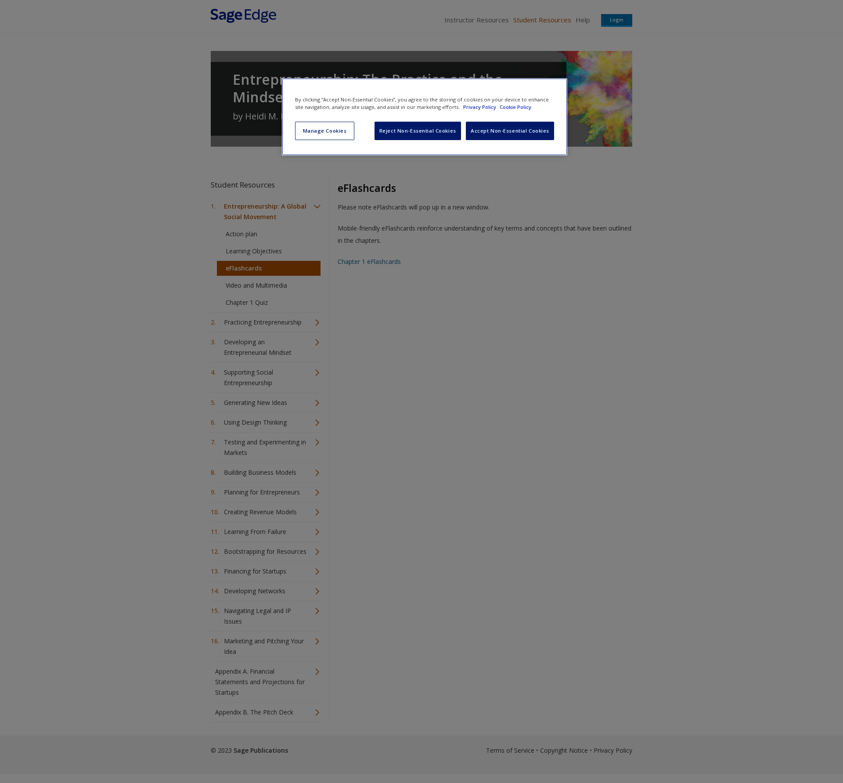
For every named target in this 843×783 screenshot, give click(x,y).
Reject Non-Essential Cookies (417, 130)
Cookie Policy (515, 107)
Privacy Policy (480, 107)
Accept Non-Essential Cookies (510, 130)
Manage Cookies (325, 130)
